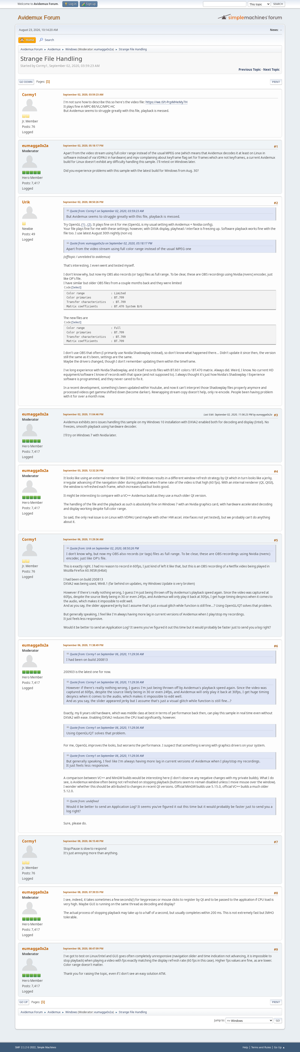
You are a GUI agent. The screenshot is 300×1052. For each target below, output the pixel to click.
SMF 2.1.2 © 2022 (25, 1047)
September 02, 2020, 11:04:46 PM (83, 414)
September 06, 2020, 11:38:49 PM (83, 645)
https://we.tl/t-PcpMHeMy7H (167, 102)
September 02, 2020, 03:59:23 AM (83, 94)
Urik (26, 202)
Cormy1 (29, 94)
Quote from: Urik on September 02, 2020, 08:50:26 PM (104, 548)
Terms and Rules (261, 1047)
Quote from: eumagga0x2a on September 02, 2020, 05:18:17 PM (111, 243)
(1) (83, 224)
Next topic (271, 69)
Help (245, 1047)
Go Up (23, 1002)
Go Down (26, 82)
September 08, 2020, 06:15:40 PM (83, 841)
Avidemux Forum (39, 17)
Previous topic (250, 69)
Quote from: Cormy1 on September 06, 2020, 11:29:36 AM (107, 654)
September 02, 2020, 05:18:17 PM (83, 145)
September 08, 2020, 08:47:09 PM (83, 948)
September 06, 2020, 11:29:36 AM (83, 539)
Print (276, 82)
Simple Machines (46, 1047)
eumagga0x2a (103, 49)
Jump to (219, 1020)
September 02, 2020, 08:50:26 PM (83, 202)
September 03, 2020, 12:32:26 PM (83, 470)
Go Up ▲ (279, 1047)
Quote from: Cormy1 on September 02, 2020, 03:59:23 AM (107, 211)
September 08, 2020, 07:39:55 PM (83, 892)
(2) (89, 224)
